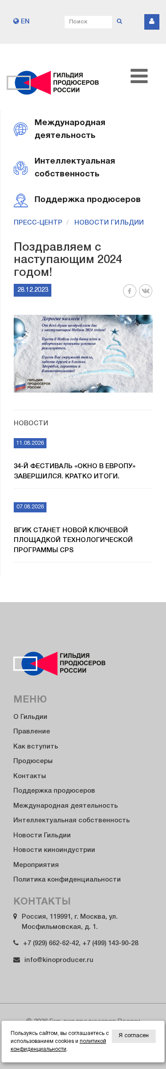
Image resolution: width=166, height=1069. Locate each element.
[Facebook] (130, 296)
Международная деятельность (65, 806)
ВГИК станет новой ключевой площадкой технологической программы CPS (73, 540)
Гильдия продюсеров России (53, 77)
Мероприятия (36, 865)
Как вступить (35, 747)
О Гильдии (30, 717)
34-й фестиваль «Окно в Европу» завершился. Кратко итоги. (74, 471)
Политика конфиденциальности (67, 880)
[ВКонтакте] (146, 296)
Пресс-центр (38, 223)
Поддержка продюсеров (54, 791)
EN (24, 22)
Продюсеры (33, 761)
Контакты (29, 776)
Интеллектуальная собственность (71, 820)
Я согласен (134, 1035)
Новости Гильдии (109, 223)
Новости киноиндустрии (54, 850)
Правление (31, 732)
